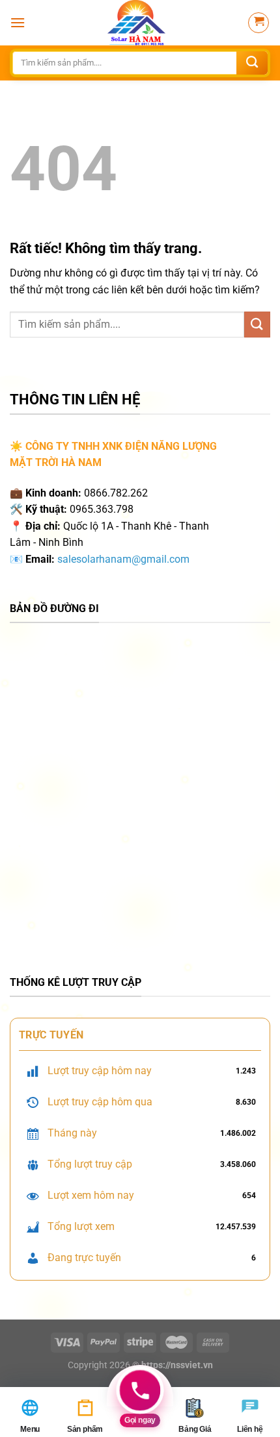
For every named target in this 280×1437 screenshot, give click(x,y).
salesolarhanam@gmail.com (123, 559)
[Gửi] (252, 63)
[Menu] (17, 22)
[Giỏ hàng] (258, 22)
